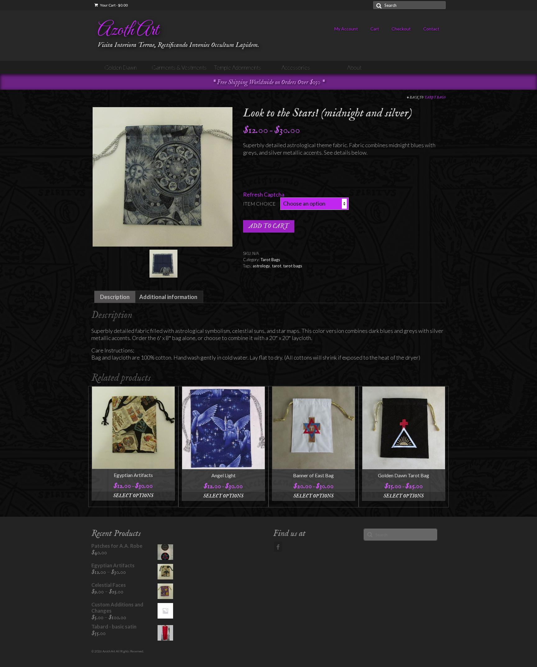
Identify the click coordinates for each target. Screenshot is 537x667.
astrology (261, 265)
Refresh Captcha (263, 194)
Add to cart (269, 226)
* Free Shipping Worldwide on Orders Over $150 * (269, 82)
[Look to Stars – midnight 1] (162, 176)
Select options (133, 496)
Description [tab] (115, 296)
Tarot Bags (435, 97)
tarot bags (292, 265)
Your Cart (113, 5)
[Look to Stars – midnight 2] (163, 263)
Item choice (259, 203)
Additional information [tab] (168, 296)
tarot (276, 265)
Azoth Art (128, 30)
